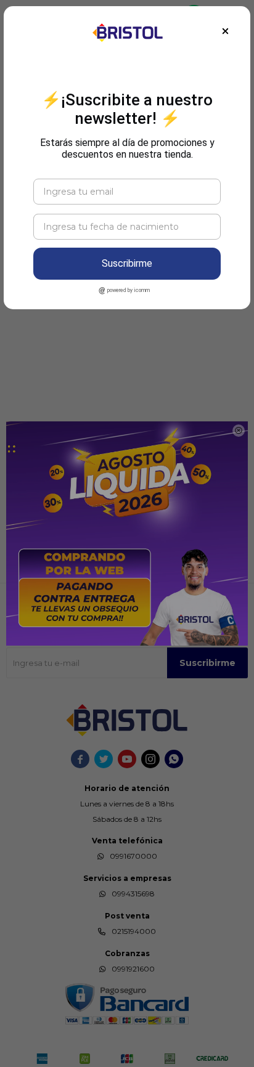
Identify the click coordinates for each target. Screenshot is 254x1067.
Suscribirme (127, 263)
